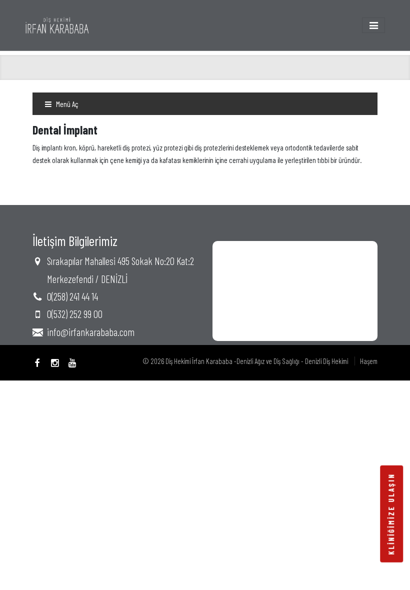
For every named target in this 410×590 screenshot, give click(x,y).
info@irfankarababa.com (90, 332)
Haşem (369, 361)
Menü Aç (66, 104)
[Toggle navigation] (373, 25)
